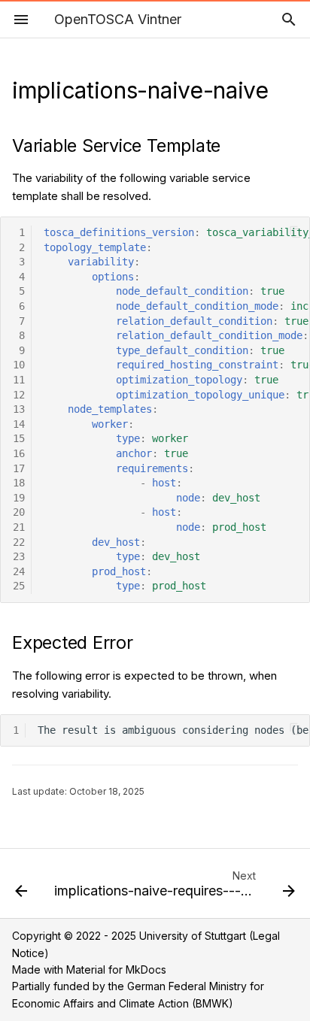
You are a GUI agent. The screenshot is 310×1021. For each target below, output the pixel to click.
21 (19, 527)
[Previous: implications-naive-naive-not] (21, 888)
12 (19, 395)
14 (19, 424)
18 (19, 483)
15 (19, 438)
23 (19, 556)
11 (19, 380)
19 (19, 498)
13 (19, 409)
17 (19, 468)
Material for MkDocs (116, 969)
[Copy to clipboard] (295, 232)
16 (19, 453)
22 (19, 542)
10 (19, 365)
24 (19, 571)
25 (19, 586)
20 (19, 512)
